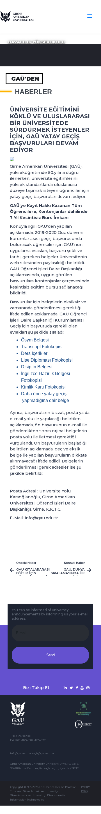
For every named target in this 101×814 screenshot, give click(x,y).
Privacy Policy (85, 788)
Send (50, 655)
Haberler (33, 92)
